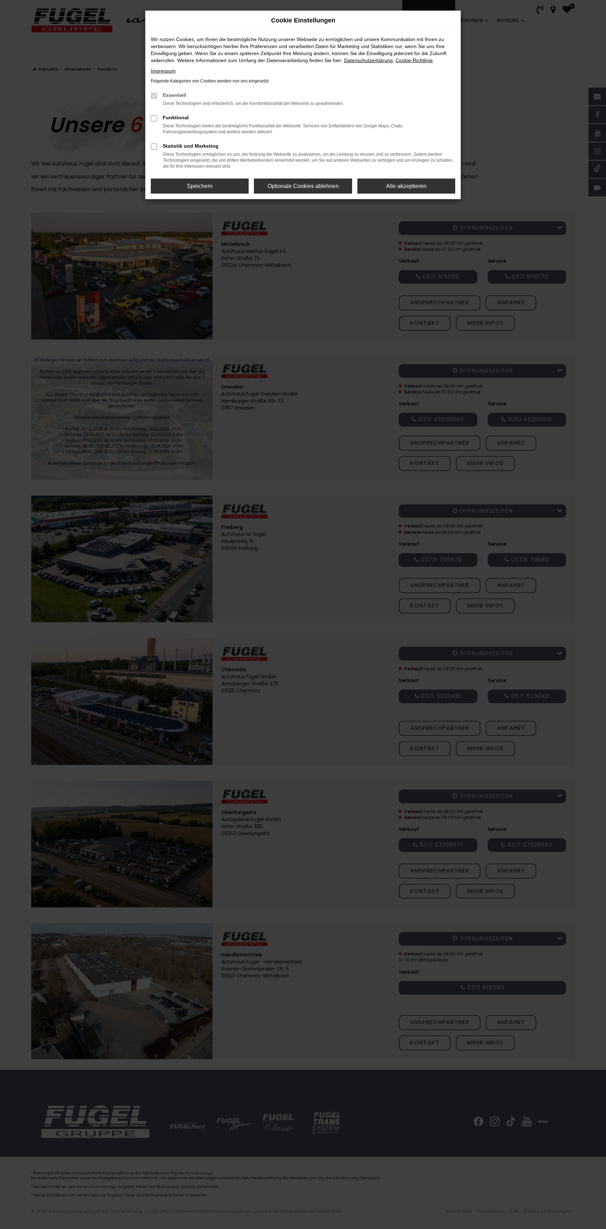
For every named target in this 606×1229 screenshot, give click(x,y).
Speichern (200, 186)
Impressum (163, 71)
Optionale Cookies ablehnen (303, 186)
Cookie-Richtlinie (414, 60)
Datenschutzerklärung (368, 60)
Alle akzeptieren (406, 186)
